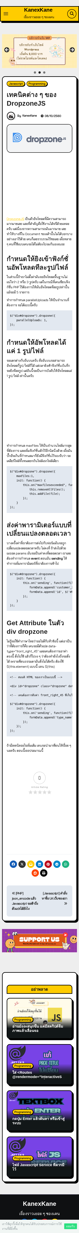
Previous (7, 50)
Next (72, 50)
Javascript (16, 83)
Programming (37, 83)
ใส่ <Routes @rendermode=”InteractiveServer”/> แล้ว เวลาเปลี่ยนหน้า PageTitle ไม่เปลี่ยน (38, 1079)
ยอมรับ (70, 1226)
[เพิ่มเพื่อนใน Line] (39, 51)
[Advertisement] (40, 184)
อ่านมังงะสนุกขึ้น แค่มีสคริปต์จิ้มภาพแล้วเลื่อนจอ (37, 1028)
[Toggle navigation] (6, 13)
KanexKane (38, 10)
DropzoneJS (15, 219)
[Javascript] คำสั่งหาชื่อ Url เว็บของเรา (54, 895)
